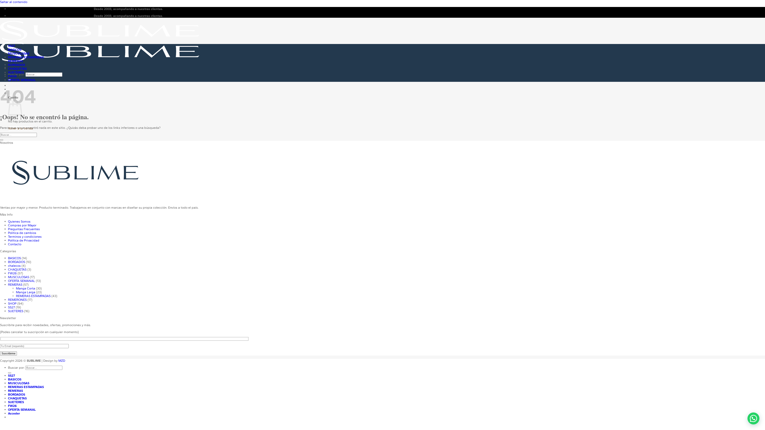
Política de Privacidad (23, 240)
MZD (61, 361)
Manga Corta (25, 288)
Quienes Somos (19, 221)
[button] (753, 418)
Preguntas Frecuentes (24, 229)
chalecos (14, 266)
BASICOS (14, 50)
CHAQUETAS (17, 68)
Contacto (14, 244)
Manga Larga (25, 292)
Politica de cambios (22, 233)
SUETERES (16, 72)
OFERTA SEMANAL (22, 80)
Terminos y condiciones (25, 236)
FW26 (12, 76)
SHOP (12, 303)
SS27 (11, 46)
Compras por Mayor (22, 225)
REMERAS (15, 61)
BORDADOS (16, 65)
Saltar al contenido (13, 2)
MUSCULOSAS (18, 53)
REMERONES (17, 300)
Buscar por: (16, 367)
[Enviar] (1, 140)
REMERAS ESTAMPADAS (26, 57)
